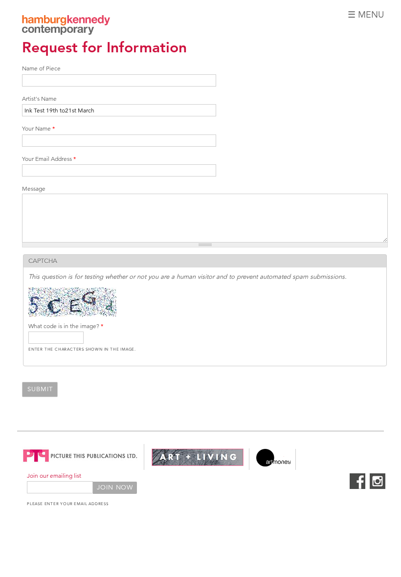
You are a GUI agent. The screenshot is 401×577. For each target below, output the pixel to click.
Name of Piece (41, 68)
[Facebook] (357, 487)
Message (33, 188)
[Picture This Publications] (80, 464)
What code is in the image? (65, 326)
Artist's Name (39, 98)
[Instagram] (377, 487)
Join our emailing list (54, 475)
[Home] (66, 26)
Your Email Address (49, 158)
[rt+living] (197, 464)
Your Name (38, 128)
